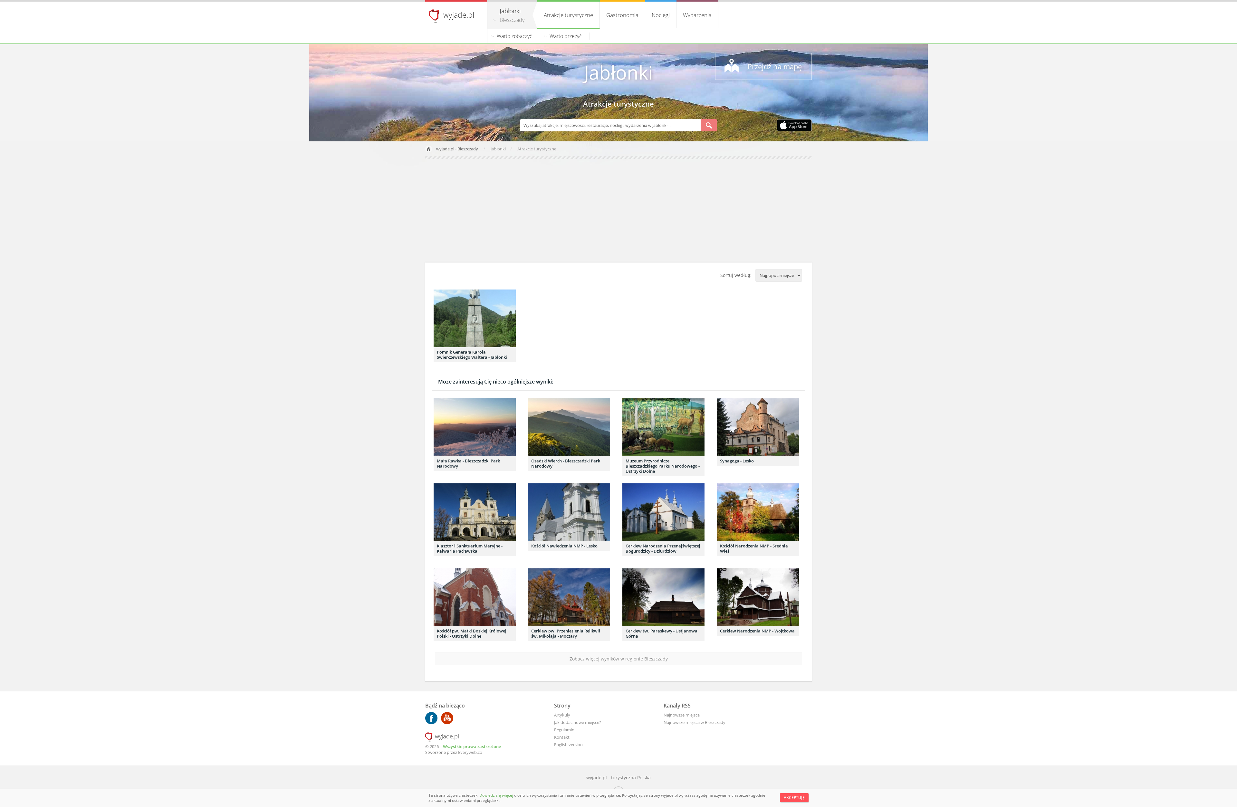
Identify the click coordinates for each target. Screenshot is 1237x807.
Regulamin (564, 730)
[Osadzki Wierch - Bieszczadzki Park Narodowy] (569, 427)
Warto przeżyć (566, 36)
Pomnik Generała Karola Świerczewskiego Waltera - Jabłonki (472, 354)
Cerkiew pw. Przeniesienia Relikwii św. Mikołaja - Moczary (565, 633)
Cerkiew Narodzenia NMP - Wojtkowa (757, 630)
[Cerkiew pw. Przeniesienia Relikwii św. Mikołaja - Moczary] (569, 597)
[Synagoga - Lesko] (758, 427)
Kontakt (562, 737)
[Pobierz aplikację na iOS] (794, 126)
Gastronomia (622, 15)
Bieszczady (512, 20)
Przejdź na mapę (775, 66)
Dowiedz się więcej (496, 795)
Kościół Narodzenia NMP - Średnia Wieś (754, 548)
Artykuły (562, 715)
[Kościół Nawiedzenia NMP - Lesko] (569, 512)
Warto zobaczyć (514, 36)
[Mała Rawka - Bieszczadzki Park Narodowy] (475, 427)
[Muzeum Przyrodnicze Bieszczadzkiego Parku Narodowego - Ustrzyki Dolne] (663, 427)
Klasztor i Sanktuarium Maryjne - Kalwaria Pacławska (470, 548)
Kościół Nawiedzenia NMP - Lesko (564, 545)
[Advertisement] (618, 211)
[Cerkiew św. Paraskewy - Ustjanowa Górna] (663, 597)
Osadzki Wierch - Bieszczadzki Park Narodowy (565, 463)
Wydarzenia (697, 15)
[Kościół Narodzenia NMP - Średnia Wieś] (758, 512)
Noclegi (661, 15)
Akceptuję (794, 797)
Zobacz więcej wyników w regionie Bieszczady (619, 659)
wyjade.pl (458, 15)
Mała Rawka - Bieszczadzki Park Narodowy (468, 463)
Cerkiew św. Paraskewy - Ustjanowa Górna (661, 633)
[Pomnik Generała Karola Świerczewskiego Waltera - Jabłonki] (475, 318)
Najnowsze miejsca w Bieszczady (694, 722)
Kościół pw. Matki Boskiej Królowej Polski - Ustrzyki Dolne (471, 633)
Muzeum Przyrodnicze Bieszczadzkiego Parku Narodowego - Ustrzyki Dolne (663, 466)
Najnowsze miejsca (682, 715)
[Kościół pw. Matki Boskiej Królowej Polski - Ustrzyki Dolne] (475, 597)
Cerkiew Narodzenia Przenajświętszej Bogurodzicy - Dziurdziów (663, 548)
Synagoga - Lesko (737, 460)
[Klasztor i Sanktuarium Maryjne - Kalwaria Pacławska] (475, 512)
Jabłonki (618, 72)
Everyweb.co (470, 752)
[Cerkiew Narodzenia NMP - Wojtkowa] (758, 597)
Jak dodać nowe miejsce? (577, 722)
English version (568, 744)
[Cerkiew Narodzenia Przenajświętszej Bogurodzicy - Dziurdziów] (663, 512)
